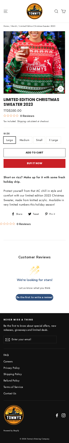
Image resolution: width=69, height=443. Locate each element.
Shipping (21, 121)
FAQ (6, 355)
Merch (14, 26)
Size (7, 133)
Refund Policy (11, 381)
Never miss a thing (18, 319)
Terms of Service (13, 387)
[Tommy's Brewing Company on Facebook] (57, 415)
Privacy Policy (12, 368)
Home (6, 26)
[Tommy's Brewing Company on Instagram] (63, 415)
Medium (24, 140)
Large (9, 140)
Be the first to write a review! (34, 297)
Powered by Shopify (11, 430)
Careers (8, 361)
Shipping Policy (13, 374)
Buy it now (34, 163)
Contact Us (10, 393)
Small (39, 140)
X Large (53, 140)
